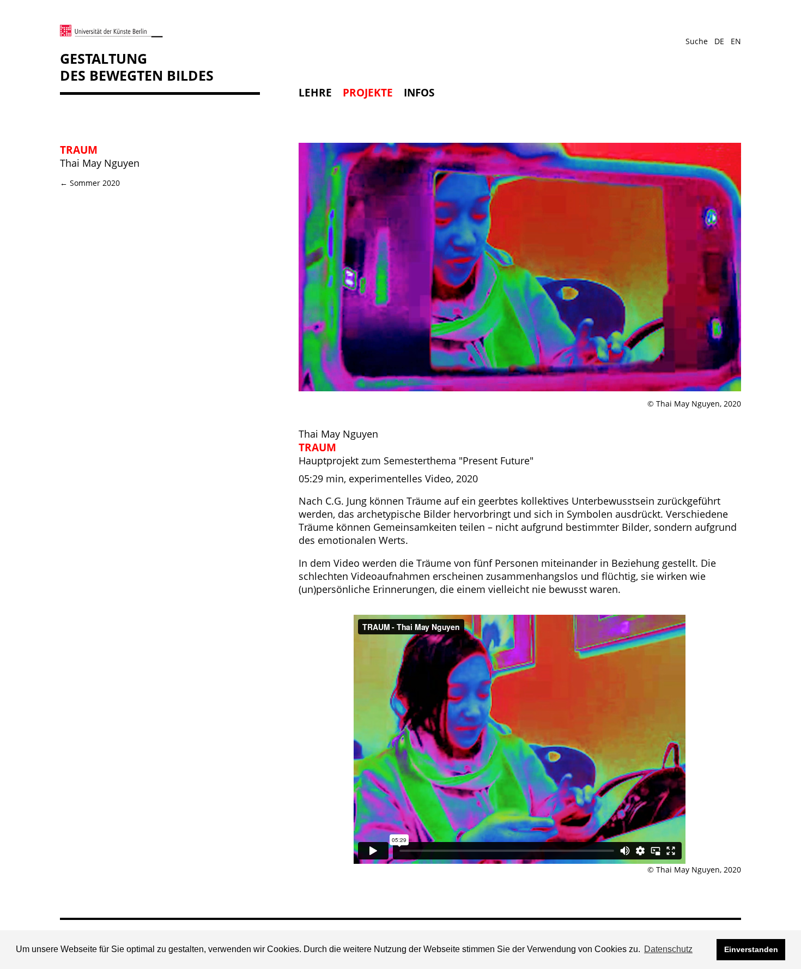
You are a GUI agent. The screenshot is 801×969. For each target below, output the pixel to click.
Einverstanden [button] (751, 949)
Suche (696, 41)
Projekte (368, 92)
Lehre (315, 92)
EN (736, 41)
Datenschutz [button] (668, 949)
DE (719, 41)
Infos (419, 92)
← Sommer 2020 (90, 183)
